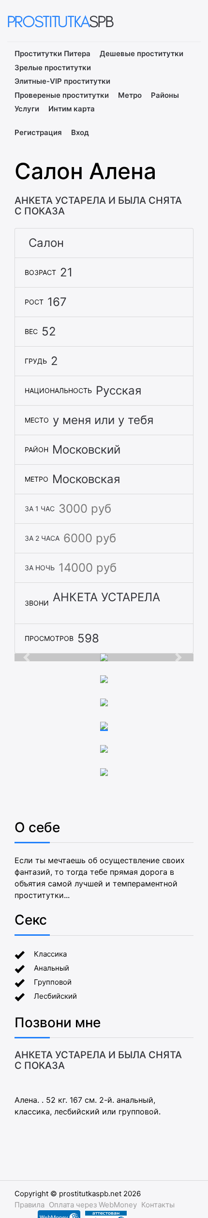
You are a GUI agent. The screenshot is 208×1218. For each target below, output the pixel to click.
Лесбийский (55, 996)
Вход (80, 132)
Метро (130, 95)
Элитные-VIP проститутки (62, 81)
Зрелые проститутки (53, 67)
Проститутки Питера (52, 53)
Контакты (158, 1204)
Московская (86, 479)
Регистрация (38, 132)
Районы (165, 95)
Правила (30, 1204)
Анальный (51, 968)
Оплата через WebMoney (93, 1204)
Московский (86, 449)
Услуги (27, 108)
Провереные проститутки (62, 95)
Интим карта (71, 108)
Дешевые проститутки (141, 53)
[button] (28, 657)
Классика (50, 954)
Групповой (53, 982)
